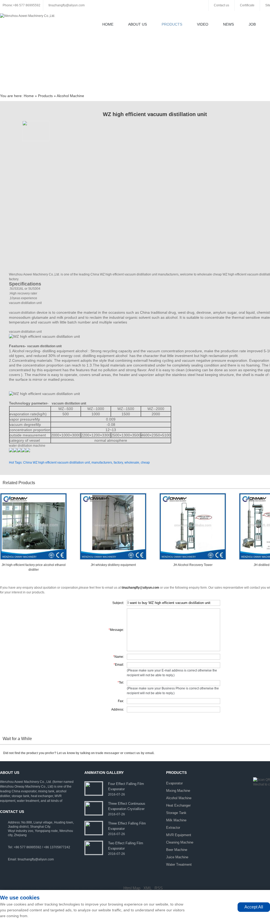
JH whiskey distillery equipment (113, 565)
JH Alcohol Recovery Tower (193, 565)
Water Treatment (179, 864)
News (228, 24)
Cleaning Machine (179, 842)
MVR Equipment (178, 835)
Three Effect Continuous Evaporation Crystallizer (126, 806)
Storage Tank (176, 813)
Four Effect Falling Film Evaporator (126, 786)
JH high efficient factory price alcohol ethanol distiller (34, 567)
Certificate (247, 5)
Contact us (221, 5)
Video (202, 24)
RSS (159, 888)
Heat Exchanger (178, 805)
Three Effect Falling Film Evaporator (127, 826)
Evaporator (174, 783)
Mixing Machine (178, 791)
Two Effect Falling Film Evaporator (125, 845)
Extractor (173, 828)
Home (107, 24)
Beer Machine (176, 850)
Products (172, 24)
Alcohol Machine (70, 96)
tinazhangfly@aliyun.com (67, 5)
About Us (137, 24)
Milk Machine (176, 820)
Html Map (131, 888)
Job (252, 24)
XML (147, 888)
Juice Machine (177, 857)
